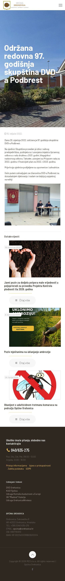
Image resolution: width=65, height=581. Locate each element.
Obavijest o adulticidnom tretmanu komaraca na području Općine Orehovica (30, 406)
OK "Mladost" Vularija (16, 497)
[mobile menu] (60, 5)
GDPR (28, 468)
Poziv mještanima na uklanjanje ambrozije (27, 352)
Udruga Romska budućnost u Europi (23, 494)
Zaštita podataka (16, 468)
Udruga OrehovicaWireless (19, 500)
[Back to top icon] (32, 554)
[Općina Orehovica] (15, 5)
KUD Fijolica (12, 490)
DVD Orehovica (13, 487)
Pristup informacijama (16, 465)
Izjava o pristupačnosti (40, 465)
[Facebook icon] (32, 569)
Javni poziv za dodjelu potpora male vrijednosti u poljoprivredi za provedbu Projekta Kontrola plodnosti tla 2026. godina (31, 286)
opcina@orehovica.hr (23, 528)
